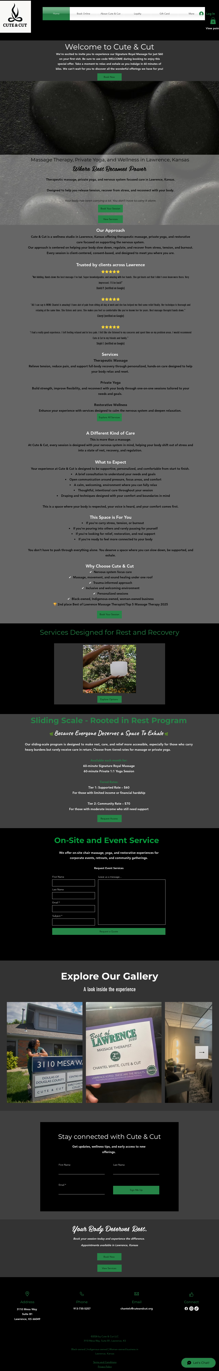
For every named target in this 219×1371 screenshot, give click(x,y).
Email (55, 902)
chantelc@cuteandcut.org (136, 1308)
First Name (58, 877)
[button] (213, 20)
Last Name (58, 889)
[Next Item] (201, 1052)
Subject (56, 916)
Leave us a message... (110, 877)
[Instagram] (191, 1308)
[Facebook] (186, 1308)
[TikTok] (196, 1308)
